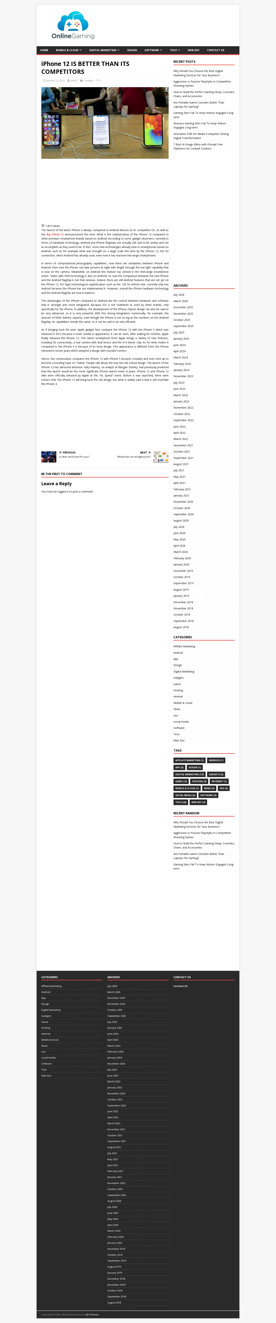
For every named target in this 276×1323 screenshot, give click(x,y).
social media (181, 721)
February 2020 (182, 558)
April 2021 (179, 483)
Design (132, 50)
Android (178, 652)
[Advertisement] (105, 190)
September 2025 (183, 326)
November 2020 (183, 501)
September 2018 (183, 621)
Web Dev (193, 50)
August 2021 (181, 464)
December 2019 (183, 571)
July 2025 (178, 332)
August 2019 (181, 589)
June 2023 (179, 389)
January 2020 (181, 564)
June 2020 (179, 533)
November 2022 (183, 407)
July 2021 (178, 470)
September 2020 (183, 514)
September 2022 (183, 420)
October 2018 (181, 614)
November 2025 (183, 313)
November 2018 (183, 608)
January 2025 (181, 338)
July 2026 (178, 294)
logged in (63, 491)
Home (44, 50)
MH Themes (92, 1314)
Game (177, 684)
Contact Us (215, 50)
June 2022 (179, 426)
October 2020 (181, 508)
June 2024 (179, 345)
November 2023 (183, 376)
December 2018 (183, 602)
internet (178, 696)
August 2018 (181, 627)
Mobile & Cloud (67, 50)
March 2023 (180, 395)
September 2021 (183, 458)
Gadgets (89, 80)
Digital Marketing (102, 50)
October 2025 (181, 320)
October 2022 (181, 414)
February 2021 (182, 489)
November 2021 (183, 445)
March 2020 (180, 552)
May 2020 (179, 539)
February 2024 (182, 364)
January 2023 (181, 401)
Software (152, 50)
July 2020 (178, 527)
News (176, 709)
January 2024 (181, 370)
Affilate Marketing (184, 646)
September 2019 (183, 583)
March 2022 (180, 439)
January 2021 (181, 495)
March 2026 (180, 301)
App (175, 659)
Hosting (178, 690)
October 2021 (181, 451)
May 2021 (179, 476)
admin (74, 80)
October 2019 (181, 577)
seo (175, 715)
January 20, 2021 (56, 80)
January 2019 (181, 596)
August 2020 (181, 520)
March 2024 (180, 357)
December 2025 (183, 307)
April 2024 (179, 351)
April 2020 (179, 545)
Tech (173, 50)
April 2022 (179, 432)
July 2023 (178, 382)
